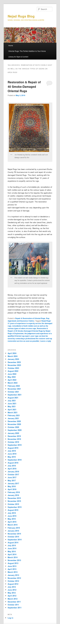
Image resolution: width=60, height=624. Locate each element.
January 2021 (13, 418)
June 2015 (12, 516)
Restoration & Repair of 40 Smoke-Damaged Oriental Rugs (24, 86)
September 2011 (14, 607)
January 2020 (13, 433)
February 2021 (14, 415)
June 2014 (12, 548)
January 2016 (13, 495)
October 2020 (13, 427)
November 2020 (14, 424)
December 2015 (14, 498)
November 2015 (14, 501)
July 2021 (12, 400)
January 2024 (13, 359)
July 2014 (12, 545)
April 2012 (12, 595)
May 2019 (12, 456)
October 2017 (13, 474)
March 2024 (12, 356)
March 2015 (12, 524)
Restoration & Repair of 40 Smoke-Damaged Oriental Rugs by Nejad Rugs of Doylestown (29, 331)
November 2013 (14, 560)
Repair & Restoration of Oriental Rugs (30, 318)
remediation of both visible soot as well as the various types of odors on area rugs (28, 327)
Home (10, 45)
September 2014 (14, 539)
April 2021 (12, 409)
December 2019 (14, 436)
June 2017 (12, 477)
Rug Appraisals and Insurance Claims (28, 319)
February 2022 (14, 386)
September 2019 (14, 445)
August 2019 (13, 448)
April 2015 (12, 521)
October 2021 (13, 391)
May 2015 (12, 518)
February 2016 (14, 492)
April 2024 (12, 353)
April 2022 (12, 379)
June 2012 (12, 589)
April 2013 (12, 569)
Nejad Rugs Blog (21, 16)
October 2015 (13, 504)
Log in (10, 617)
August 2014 (13, 542)
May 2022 (12, 377)
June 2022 (12, 374)
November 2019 (14, 439)
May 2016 (12, 486)
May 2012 (12, 592)
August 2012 (13, 584)
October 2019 (13, 442)
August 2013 (13, 563)
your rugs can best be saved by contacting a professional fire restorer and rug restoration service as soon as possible (30, 338)
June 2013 (12, 566)
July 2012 (12, 587)
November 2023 (14, 365)
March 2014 (12, 557)
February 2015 (14, 527)
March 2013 (12, 572)
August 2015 (13, 510)
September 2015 (14, 507)
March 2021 (12, 412)
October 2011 (13, 604)
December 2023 (14, 362)
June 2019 (12, 453)
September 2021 (14, 394)
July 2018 (12, 465)
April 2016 (12, 489)
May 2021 (12, 406)
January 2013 (13, 575)
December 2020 (14, 421)
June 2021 (12, 403)
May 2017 (12, 480)
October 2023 (13, 368)
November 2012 (14, 578)
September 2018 (14, 459)
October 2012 (13, 581)
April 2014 (12, 554)
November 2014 (14, 533)
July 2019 (12, 450)
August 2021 (13, 397)
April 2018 (12, 468)
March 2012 (12, 598)
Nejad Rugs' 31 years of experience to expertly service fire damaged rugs (30, 323)
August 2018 (13, 462)
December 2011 (14, 601)
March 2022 (12, 382)
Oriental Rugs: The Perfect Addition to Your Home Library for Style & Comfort (27, 54)
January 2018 (13, 471)
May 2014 (12, 551)
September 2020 (14, 430)
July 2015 (12, 513)
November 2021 (14, 388)
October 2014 (13, 536)
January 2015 (13, 530)
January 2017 (13, 483)
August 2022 (13, 371)
